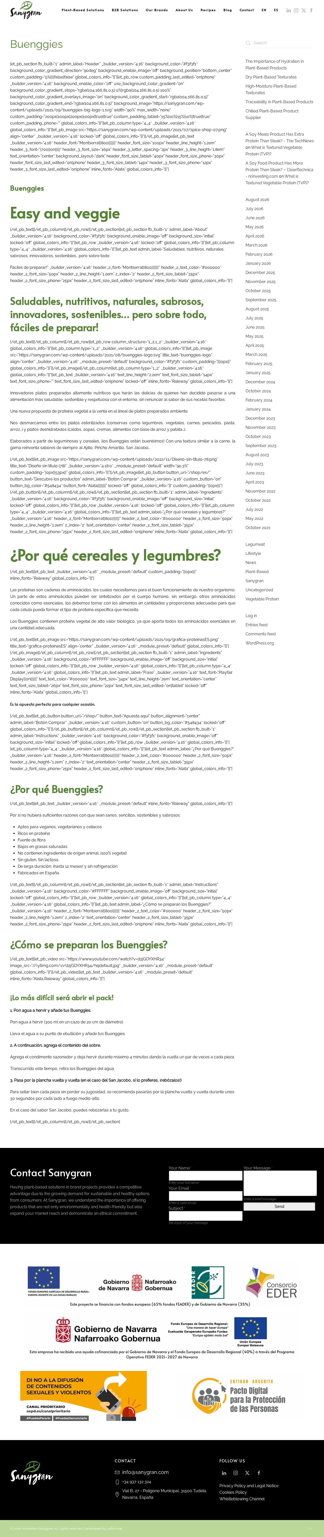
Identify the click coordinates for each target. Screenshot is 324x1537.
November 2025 (261, 281)
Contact (247, 10)
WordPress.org (260, 643)
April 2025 (255, 345)
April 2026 (255, 236)
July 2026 (255, 208)
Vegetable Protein (262, 599)
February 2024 (259, 400)
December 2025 (260, 272)
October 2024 (258, 391)
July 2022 (254, 509)
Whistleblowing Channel (242, 1498)
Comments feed (261, 634)
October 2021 (258, 527)
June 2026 (255, 217)
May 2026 (255, 227)
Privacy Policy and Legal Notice (248, 1485)
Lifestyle (253, 553)
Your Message (258, 1168)
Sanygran (255, 580)
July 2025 (254, 318)
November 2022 (260, 491)
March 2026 (257, 245)
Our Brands (157, 10)
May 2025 (255, 336)
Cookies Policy (233, 1492)
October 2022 (258, 500)
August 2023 (257, 454)
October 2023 (258, 436)
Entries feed (257, 624)
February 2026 (259, 254)
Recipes (208, 10)
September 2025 (261, 299)
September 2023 (261, 445)
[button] (310, 1528)
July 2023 (254, 463)
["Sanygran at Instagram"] (235, 1473)
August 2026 (257, 199)
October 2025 (258, 290)
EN (264, 10)
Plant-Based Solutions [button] (83, 10)
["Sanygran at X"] (247, 1473)
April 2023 (255, 482)
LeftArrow (114, 1528)
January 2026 (258, 263)
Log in (251, 615)
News (251, 562)
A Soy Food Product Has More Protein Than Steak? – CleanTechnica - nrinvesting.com (279, 170)
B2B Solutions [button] (125, 10)
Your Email (179, 1188)
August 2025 (257, 309)
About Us (184, 10)
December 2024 (260, 381)
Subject (176, 1208)
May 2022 (254, 518)
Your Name (180, 1168)
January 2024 (258, 409)
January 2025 (258, 372)
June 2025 (255, 327)
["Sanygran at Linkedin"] (224, 1473)
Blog (228, 10)
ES (276, 10)
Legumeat (255, 544)
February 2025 (259, 363)
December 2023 (260, 418)
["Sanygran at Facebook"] (259, 1473)
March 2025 (256, 354)
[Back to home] (26, 10)
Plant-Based (257, 571)
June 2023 (255, 473)
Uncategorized (259, 590)
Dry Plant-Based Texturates (271, 77)
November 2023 (261, 427)
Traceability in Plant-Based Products (279, 101)
